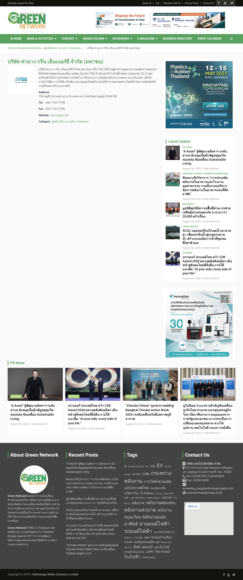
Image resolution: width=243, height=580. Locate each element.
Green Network (211, 168)
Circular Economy (136, 466)
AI (125, 466)
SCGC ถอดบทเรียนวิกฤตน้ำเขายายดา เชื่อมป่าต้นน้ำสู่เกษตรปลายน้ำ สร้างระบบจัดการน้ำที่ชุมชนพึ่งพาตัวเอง (207, 237)
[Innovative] (199, 292)
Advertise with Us (172, 3)
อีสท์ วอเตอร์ (143, 547)
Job (157, 3)
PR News (187, 147)
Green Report (190, 226)
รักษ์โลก (127, 538)
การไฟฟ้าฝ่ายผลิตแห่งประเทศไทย (147, 484)
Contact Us (208, 3)
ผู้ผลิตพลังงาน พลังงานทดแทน (70, 121)
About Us (146, 3)
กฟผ (145, 474)
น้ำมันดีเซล (147, 493)
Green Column (93, 38)
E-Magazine (146, 38)
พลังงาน (138, 503)
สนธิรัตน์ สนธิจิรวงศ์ (146, 542)
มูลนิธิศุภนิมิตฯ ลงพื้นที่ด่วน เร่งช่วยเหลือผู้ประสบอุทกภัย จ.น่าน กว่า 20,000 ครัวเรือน (207, 212)
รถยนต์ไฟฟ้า (138, 531)
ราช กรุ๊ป (138, 537)
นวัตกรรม (131, 493)
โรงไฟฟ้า (132, 557)
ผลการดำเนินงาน (138, 498)
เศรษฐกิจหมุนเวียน (134, 551)
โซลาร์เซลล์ (162, 551)
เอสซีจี (149, 551)
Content (68, 38)
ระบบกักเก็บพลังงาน (164, 532)
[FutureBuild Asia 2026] (160, 14)
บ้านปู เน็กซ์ (168, 493)
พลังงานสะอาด (140, 510)
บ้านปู (158, 493)
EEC (147, 466)
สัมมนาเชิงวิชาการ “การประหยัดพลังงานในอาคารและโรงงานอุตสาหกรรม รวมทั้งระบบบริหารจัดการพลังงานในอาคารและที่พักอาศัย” (206, 186)
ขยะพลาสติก (158, 488)
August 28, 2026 (192, 168)
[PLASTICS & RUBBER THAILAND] (199, 63)
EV (160, 465)
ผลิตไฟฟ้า (167, 497)
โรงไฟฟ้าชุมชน (148, 557)
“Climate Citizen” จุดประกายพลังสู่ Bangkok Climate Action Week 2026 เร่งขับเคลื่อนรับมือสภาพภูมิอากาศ (92, 549)
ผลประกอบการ (153, 498)
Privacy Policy (192, 3)
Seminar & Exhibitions (216, 173)
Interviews (120, 38)
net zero (136, 474)
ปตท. (126, 497)
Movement (189, 204)
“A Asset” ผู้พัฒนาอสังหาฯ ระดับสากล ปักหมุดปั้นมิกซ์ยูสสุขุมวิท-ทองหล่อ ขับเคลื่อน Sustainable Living (205, 157)
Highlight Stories (192, 173)
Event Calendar (209, 38)
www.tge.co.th (59, 115)
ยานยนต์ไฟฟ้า (154, 524)
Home (17, 38)
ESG (152, 466)
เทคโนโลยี (161, 547)
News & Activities (40, 38)
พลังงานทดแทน (160, 502)
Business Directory (177, 38)
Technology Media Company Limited (55, 574)
